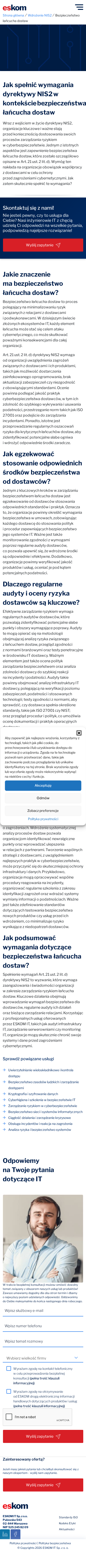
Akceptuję (43, 785)
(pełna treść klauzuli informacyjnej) (39, 1406)
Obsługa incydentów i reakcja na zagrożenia (40, 1124)
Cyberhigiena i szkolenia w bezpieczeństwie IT (41, 1100)
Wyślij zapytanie (39, 245)
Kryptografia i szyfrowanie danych (33, 1094)
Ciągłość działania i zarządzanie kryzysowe (39, 1118)
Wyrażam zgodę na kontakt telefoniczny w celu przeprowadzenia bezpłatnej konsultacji (42, 1376)
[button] (79, 733)
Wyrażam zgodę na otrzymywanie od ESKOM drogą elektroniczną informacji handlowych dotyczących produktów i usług (45, 1399)
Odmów (43, 798)
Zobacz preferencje (43, 811)
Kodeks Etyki (67, 1523)
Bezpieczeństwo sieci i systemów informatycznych (45, 1112)
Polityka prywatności (43, 819)
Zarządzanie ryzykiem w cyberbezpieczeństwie (42, 1106)
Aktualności (67, 1529)
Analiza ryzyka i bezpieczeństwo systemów (39, 1130)
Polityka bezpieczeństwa (55, 1543)
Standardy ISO (68, 1517)
